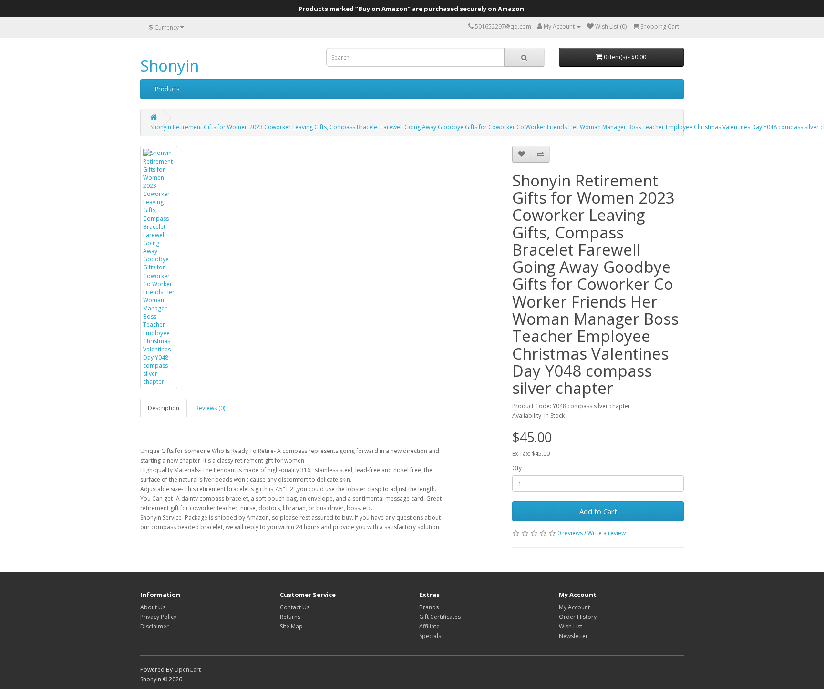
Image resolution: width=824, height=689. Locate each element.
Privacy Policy (158, 617)
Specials (430, 636)
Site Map (291, 626)
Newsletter (573, 636)
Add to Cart (598, 511)
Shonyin (169, 65)
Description (163, 408)
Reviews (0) (210, 408)
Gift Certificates (440, 617)
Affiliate (429, 626)
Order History (578, 617)
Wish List (570, 626)
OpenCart (187, 670)
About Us (152, 607)
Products (167, 89)
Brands (429, 607)
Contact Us (294, 607)
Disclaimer (154, 626)
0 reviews (570, 533)
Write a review (606, 533)
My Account (574, 607)
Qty (517, 468)
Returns (290, 617)
